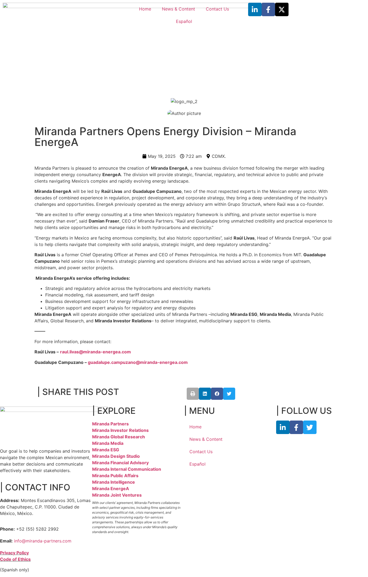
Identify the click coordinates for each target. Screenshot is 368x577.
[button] (193, 394)
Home (145, 9)
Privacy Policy (14, 552)
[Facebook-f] (268, 9)
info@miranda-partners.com (42, 541)
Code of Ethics (15, 559)
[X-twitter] (282, 9)
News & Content (178, 9)
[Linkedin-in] (255, 9)
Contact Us (217, 9)
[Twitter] (310, 427)
